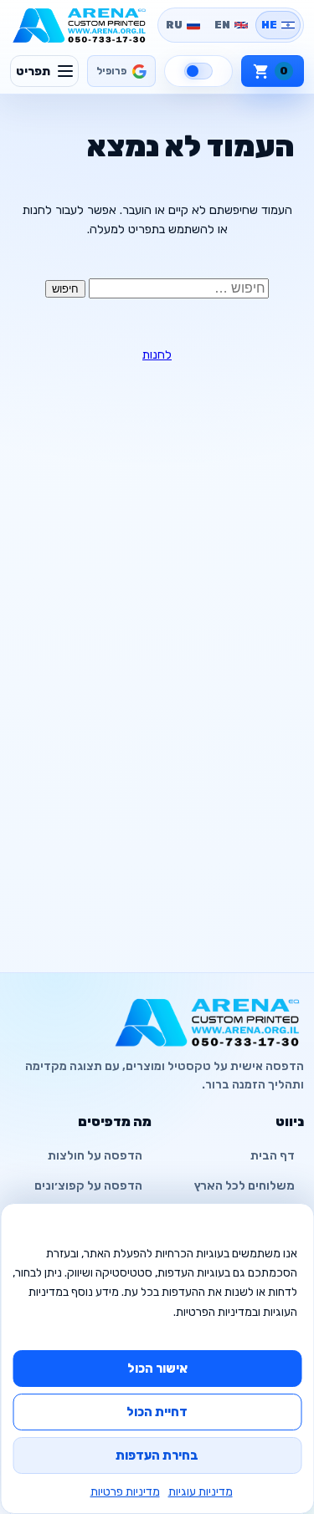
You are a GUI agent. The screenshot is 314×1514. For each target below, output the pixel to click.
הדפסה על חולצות (95, 1156)
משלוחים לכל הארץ (244, 1186)
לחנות (157, 354)
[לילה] (198, 71)
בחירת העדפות (157, 1455)
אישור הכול (157, 1368)
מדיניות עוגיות (200, 1492)
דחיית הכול (157, 1412)
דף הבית (272, 1156)
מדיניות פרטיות (125, 1492)
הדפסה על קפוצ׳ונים (88, 1186)
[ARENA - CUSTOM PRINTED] (79, 25)
